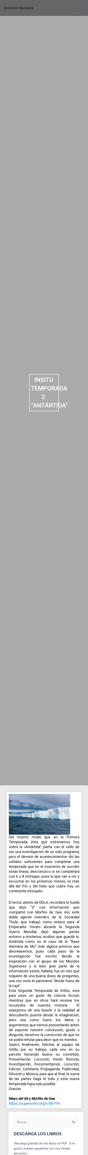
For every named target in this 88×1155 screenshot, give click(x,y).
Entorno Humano (19, 8)
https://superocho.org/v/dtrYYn (34, 1103)
